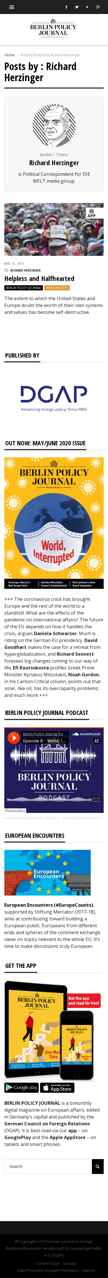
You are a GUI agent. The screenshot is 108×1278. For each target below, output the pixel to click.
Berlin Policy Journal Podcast (23, 818)
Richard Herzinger (54, 162)
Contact (69, 1263)
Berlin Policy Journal (23, 288)
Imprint (89, 1270)
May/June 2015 (57, 288)
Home (10, 55)
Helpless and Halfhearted (39, 278)
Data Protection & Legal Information (48, 1270)
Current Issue (47, 1263)
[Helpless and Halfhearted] (54, 229)
